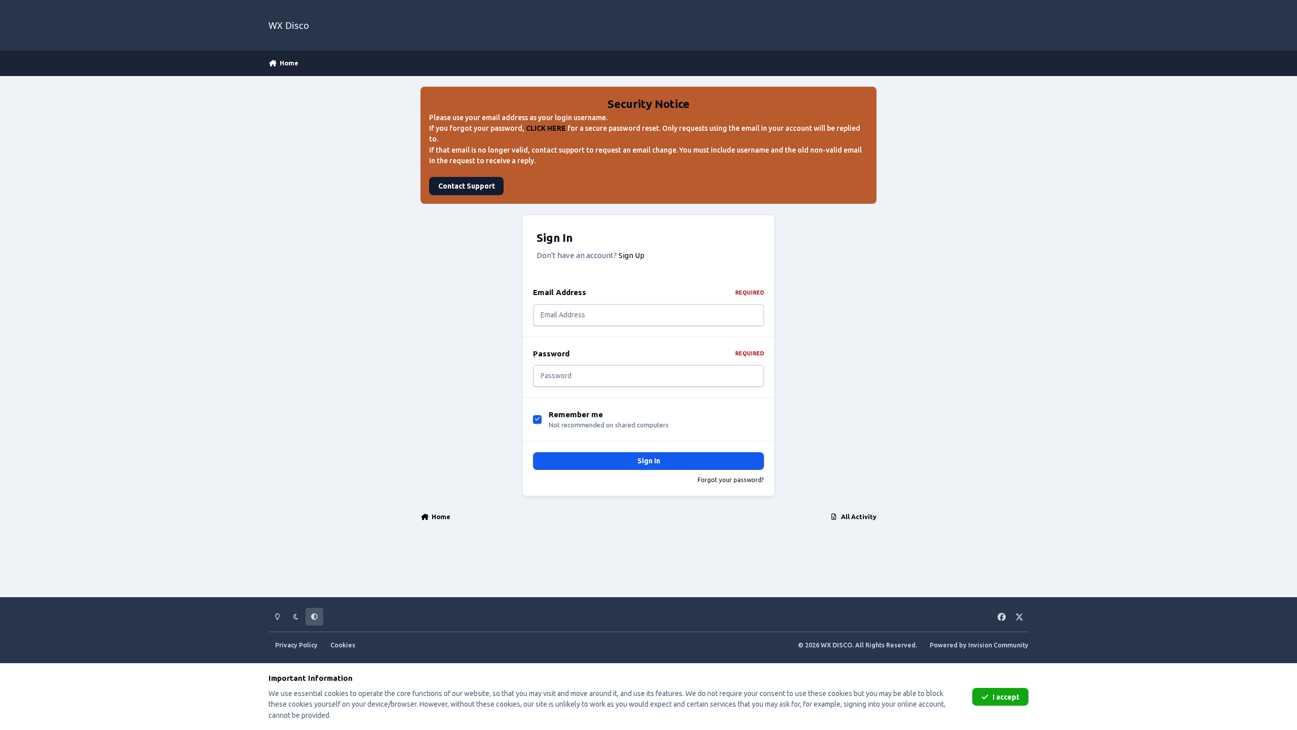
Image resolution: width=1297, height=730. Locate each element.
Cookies (342, 644)
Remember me (576, 414)
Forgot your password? (731, 480)
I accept (1006, 697)
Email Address (648, 292)
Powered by (979, 644)
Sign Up (631, 255)
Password (648, 353)
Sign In (648, 461)
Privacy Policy (296, 644)
